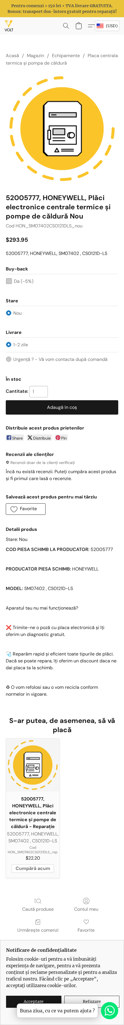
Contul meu (86, 909)
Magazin (35, 56)
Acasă (12, 56)
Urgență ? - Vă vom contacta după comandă (60, 359)
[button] (9, 25)
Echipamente (66, 56)
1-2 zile (20, 345)
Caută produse (38, 909)
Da (23, 281)
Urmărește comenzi (38, 930)
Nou (17, 313)
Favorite (86, 930)
